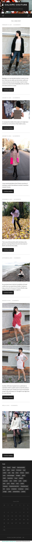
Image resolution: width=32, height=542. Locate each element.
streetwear (20, 489)
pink (4, 483)
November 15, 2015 (7, 199)
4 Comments (15, 300)
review (22, 483)
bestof (13, 467)
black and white (21, 467)
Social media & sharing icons (9, 541)
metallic (21, 478)
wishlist (23, 491)
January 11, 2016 (6, 136)
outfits (24, 480)
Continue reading (8, 89)
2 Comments (17, 257)
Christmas (18, 470)
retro (17, 483)
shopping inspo (24, 486)
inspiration (10, 478)
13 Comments (17, 24)
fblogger (18, 475)
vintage (4, 491)
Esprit (27, 472)
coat (24, 470)
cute (9, 472)
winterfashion (16, 491)
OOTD (15, 480)
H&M (4, 478)
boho (8, 470)
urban (26, 489)
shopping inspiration (14, 486)
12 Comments (16, 97)
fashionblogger (10, 475)
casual (12, 470)
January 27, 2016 (6, 97)
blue (4, 470)
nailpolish (5, 480)
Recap (12, 483)
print (8, 483)
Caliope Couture (16, 5)
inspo (16, 478)
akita (4, 467)
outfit (20, 480)
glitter (23, 475)
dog (13, 472)
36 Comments (17, 199)
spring (8, 489)
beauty (8, 467)
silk (4, 489)
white (9, 491)
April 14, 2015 (5, 405)
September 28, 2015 (7, 257)
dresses (22, 472)
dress (17, 472)
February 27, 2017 (7, 24)
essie (4, 475)
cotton (4, 472)
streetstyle (14, 489)
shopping (5, 486)
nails (11, 480)
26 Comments (16, 136)
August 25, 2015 (6, 300)
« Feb (4, 530)
